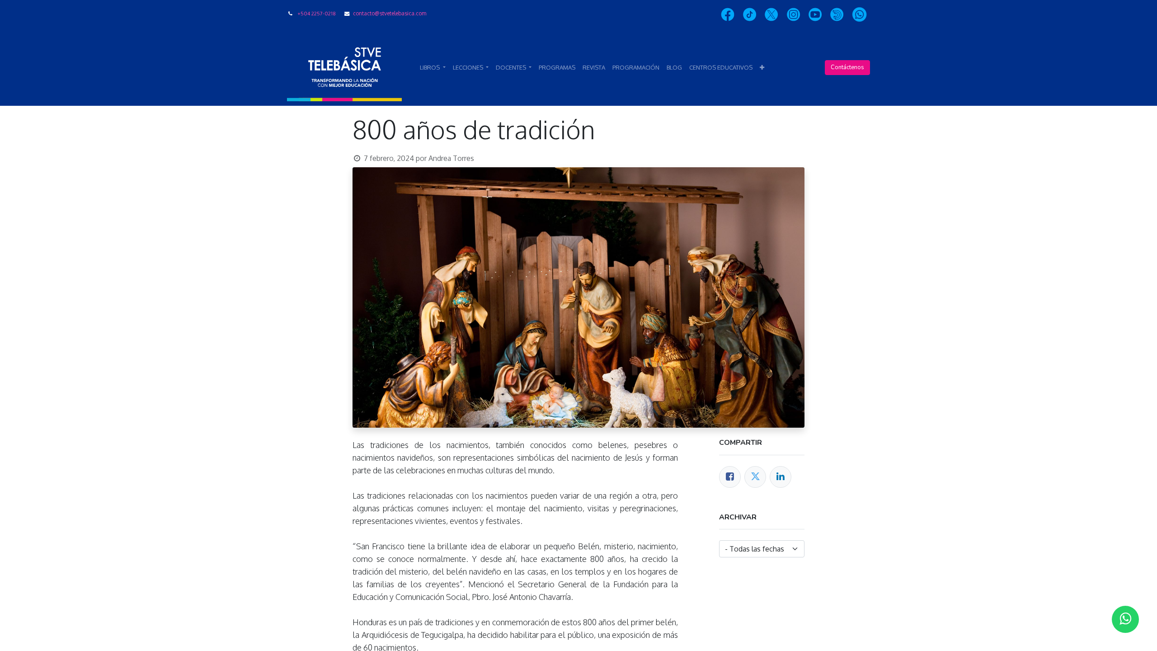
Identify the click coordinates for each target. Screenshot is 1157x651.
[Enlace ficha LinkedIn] (780, 477)
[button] (762, 68)
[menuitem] (557, 68)
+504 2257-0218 (316, 13)
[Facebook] (730, 477)
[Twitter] (755, 477)
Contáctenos (847, 67)
